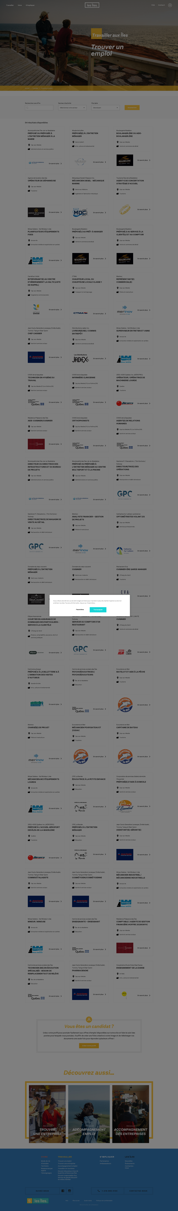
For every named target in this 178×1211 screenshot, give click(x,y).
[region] (90, 605)
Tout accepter (98, 610)
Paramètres (80, 610)
